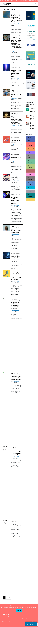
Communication (31, 148)
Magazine (19, 616)
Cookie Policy (20, 618)
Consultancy (4, 618)
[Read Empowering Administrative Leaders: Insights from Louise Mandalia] (6, 194)
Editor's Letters (14, 299)
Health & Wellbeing (30, 166)
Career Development (15, 12)
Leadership (13, 193)
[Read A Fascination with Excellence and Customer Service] (6, 408)
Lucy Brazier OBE (15, 23)
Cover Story (16, 273)
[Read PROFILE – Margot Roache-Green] (6, 227)
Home (3, 616)
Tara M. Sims (14, 98)
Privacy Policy (27, 618)
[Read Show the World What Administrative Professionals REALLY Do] (6, 334)
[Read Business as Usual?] (6, 556)
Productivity (30, 187)
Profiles (12, 90)
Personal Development (30, 178)
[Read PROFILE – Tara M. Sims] (6, 92)
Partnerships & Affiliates (27, 616)
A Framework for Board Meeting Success (32, 125)
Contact (32, 618)
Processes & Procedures (15, 253)
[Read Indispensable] (6, 177)
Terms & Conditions (12, 618)
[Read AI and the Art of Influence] (6, 139)
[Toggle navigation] (33, 4)
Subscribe (19, 610)
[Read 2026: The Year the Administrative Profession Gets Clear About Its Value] (6, 67)
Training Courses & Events (10, 616)
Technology (30, 199)
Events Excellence (14, 113)
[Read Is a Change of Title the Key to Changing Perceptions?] (6, 482)
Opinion (14, 37)
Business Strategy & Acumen (30, 139)
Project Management (30, 195)
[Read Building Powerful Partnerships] (6, 273)
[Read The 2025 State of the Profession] (6, 156)
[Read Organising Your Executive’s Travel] (6, 255)
